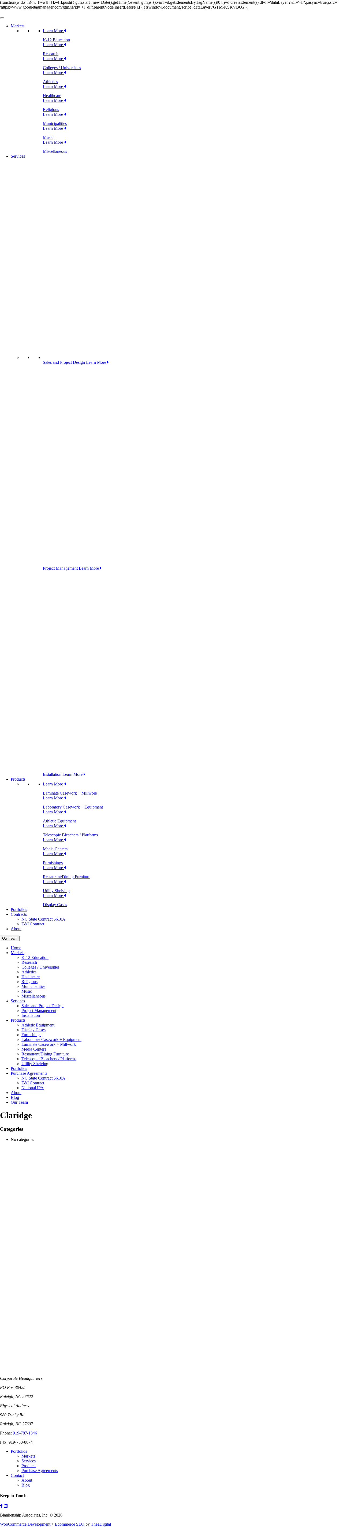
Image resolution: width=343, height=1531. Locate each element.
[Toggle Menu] (2, 18)
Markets (17, 26)
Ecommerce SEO (69, 1524)
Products (18, 779)
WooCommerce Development (25, 1524)
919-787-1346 (25, 1433)
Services (18, 156)
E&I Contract (32, 924)
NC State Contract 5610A (43, 919)
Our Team (9, 938)
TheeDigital (101, 1524)
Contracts (19, 914)
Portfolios (19, 909)
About (16, 928)
